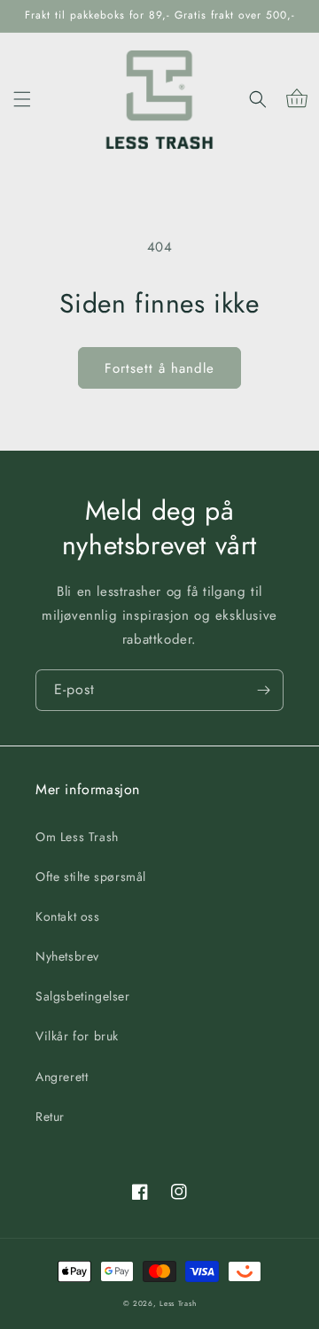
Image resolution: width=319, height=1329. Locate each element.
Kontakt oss (67, 916)
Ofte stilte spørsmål (90, 876)
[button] (22, 99)
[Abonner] (263, 690)
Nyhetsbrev (67, 956)
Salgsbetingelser (82, 996)
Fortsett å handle (159, 368)
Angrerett (61, 1077)
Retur (50, 1116)
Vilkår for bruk (77, 1036)
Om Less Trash (77, 837)
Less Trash (178, 1303)
